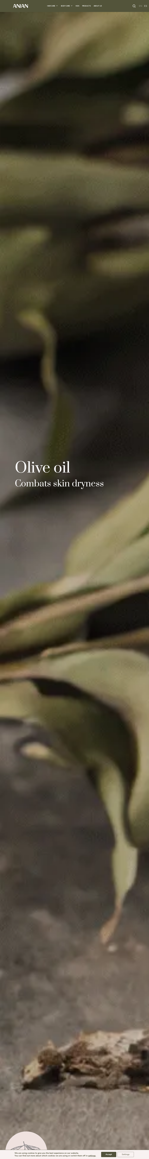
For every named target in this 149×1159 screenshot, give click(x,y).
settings (92, 1155)
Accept (108, 1154)
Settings (126, 1154)
